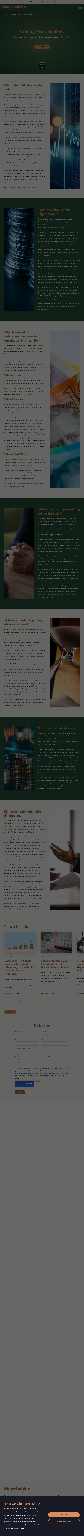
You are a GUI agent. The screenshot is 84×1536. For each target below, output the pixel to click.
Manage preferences (64, 1522)
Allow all (64, 1515)
